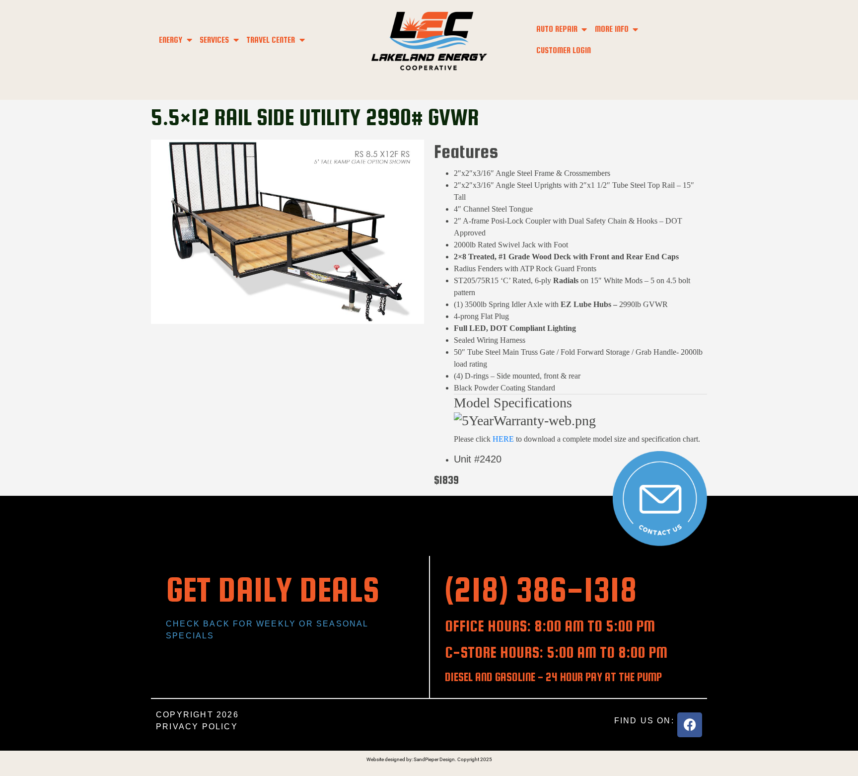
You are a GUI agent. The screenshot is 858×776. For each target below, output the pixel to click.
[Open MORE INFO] (635, 29)
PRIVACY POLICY (197, 726)
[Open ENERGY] (189, 40)
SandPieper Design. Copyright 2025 (453, 759)
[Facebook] (689, 724)
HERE (504, 439)
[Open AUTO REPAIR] (584, 29)
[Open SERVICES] (235, 40)
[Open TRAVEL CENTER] (301, 40)
